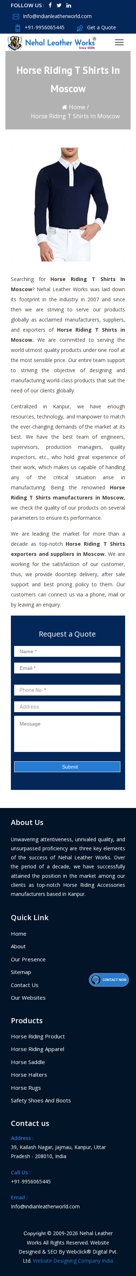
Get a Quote (101, 27)
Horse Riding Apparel (37, 1048)
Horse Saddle (28, 1062)
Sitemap (21, 971)
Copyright (35, 1233)
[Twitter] (59, 5)
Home (76, 107)
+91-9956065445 (45, 27)
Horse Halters (29, 1074)
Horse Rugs (26, 1087)
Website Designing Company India (73, 1260)
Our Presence (28, 959)
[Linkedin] (68, 5)
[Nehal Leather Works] (49, 42)
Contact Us (24, 984)
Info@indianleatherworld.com (57, 16)
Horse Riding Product (38, 1036)
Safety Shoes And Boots (41, 1100)
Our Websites (28, 997)
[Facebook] (50, 5)
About (18, 946)
